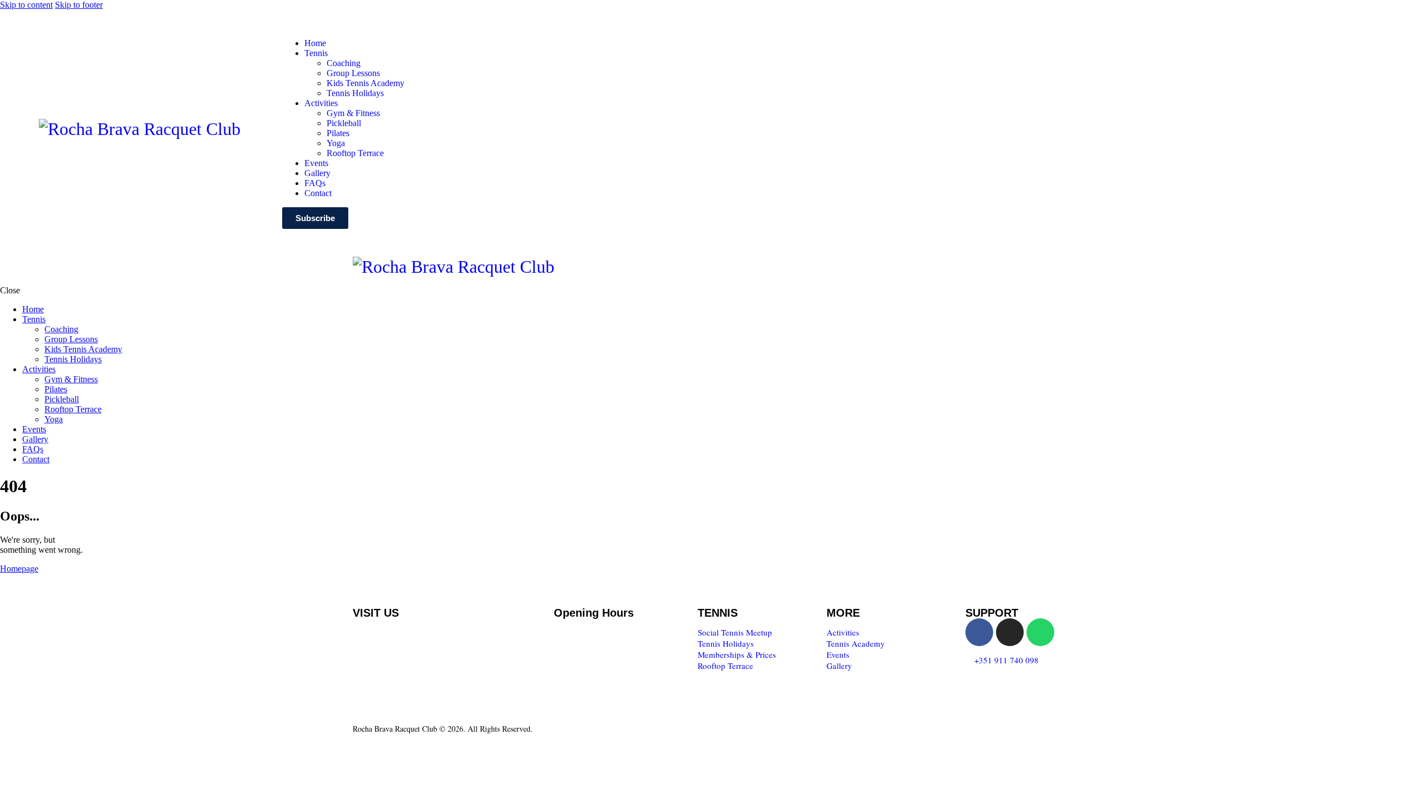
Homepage (19, 568)
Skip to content (26, 4)
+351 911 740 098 (1006, 660)
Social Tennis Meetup (735, 632)
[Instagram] (1010, 632)
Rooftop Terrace (725, 665)
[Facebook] (979, 632)
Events (838, 654)
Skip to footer (79, 4)
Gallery (839, 665)
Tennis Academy (856, 643)
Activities (843, 632)
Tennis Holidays (726, 643)
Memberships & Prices (737, 654)
